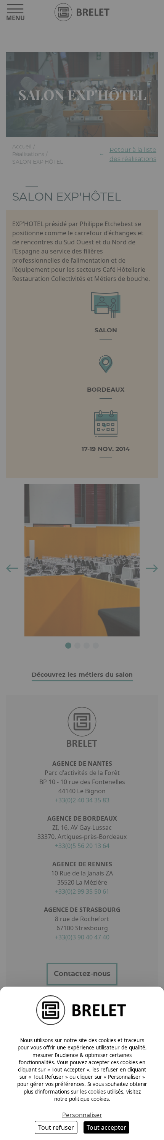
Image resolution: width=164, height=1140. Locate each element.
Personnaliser (82, 1115)
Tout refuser (56, 1127)
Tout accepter (106, 1127)
